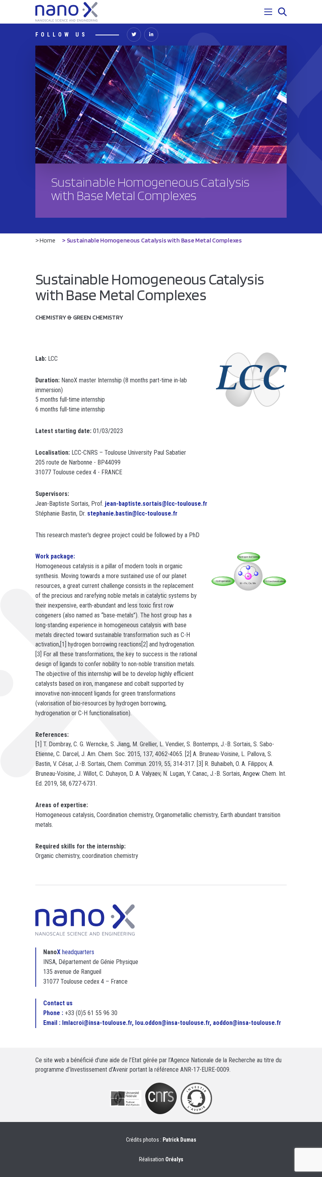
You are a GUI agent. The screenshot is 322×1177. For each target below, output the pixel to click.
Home (47, 240)
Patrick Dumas (179, 1140)
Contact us (58, 1003)
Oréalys (174, 1159)
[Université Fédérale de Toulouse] (125, 1098)
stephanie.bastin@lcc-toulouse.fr (132, 513)
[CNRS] (161, 1098)
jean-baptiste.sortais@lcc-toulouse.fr (156, 503)
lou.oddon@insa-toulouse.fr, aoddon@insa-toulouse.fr (208, 1022)
